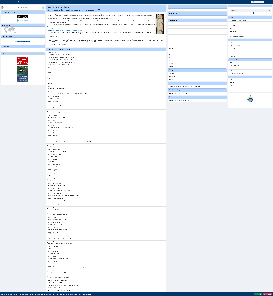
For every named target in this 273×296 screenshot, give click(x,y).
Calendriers (20, 2)
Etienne (87, 20)
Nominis (3, 2)
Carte (25, 2)
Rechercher (268, 2)
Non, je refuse (267, 294)
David (231, 71)
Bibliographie (233, 56)
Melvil (231, 85)
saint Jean (75, 14)
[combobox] (257, 2)
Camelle (231, 62)
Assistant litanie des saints (237, 23)
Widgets (233, 25)
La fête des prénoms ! (22, 7)
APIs (232, 28)
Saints (9, 2)
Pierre (80, 15)
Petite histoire (233, 42)
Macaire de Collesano (235, 68)
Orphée (231, 79)
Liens (231, 53)
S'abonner (233, 31)
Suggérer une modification (237, 36)
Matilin (231, 88)
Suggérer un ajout (235, 34)
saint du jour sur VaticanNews (55, 28)
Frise (29, 2)
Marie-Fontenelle (234, 90)
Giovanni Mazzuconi (234, 65)
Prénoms (14, 2)
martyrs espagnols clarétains (236, 73)
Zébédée (232, 82)
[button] (248, 13)
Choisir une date (234, 6)
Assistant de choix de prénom (238, 20)
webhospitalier (62, 44)
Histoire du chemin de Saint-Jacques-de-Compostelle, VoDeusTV (66, 30)
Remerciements (233, 48)
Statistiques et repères (235, 45)
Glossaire (232, 51)
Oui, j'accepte (258, 294)
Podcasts (33, 2)
